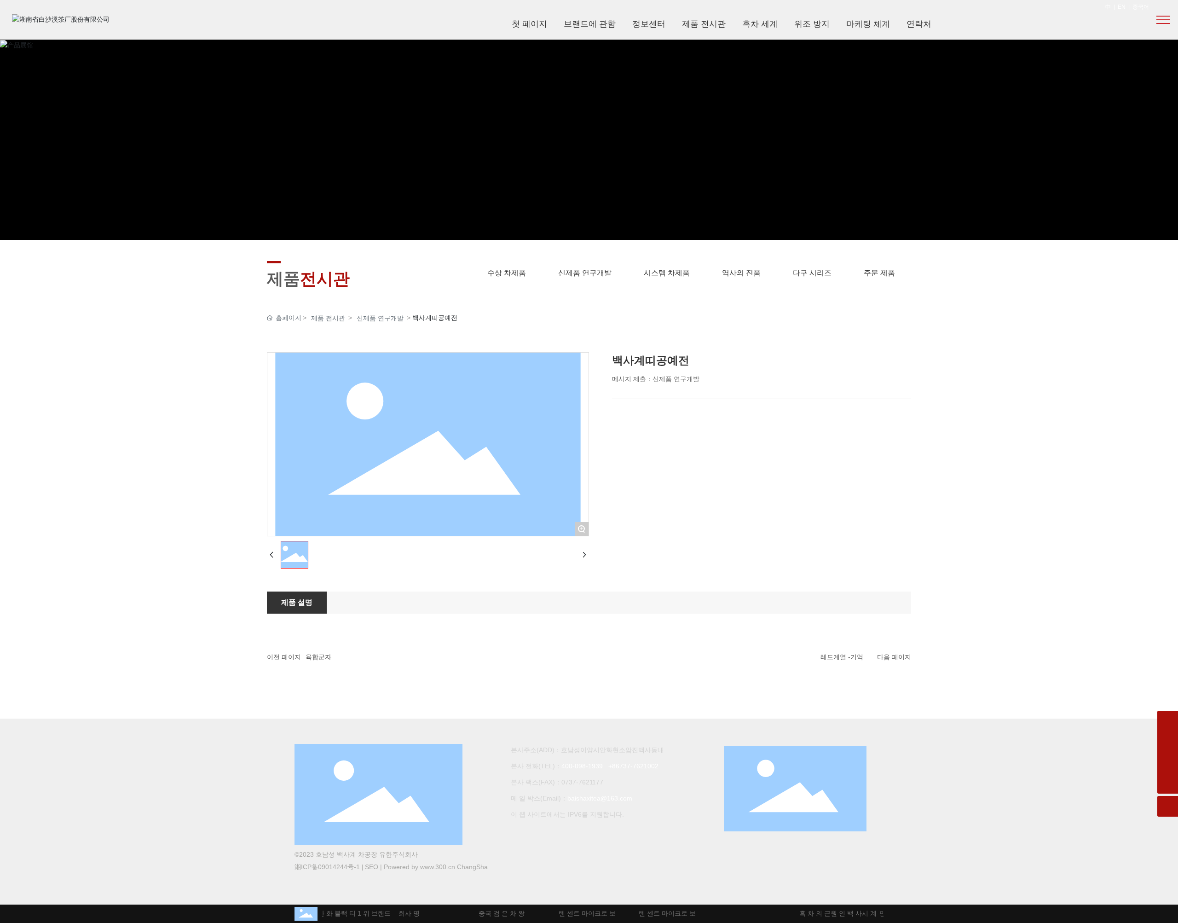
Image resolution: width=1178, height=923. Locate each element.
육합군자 (318, 657)
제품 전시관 (328, 318)
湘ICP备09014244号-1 (327, 867)
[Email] (1167, 741)
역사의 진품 (741, 273)
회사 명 (401, 913)
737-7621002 (638, 766)
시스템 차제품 (667, 273)
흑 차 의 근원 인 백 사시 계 (830, 913)
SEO (371, 867)
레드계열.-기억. (842, 657)
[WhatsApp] (1167, 721)
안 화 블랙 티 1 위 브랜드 (347, 913)
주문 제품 (879, 273)
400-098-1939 (582, 766)
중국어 (1140, 7)
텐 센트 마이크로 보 (579, 913)
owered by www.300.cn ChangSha (438, 867)
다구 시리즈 (812, 273)
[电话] (1167, 762)
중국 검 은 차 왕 (494, 913)
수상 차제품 (506, 273)
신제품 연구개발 (585, 273)
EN (1122, 7)
